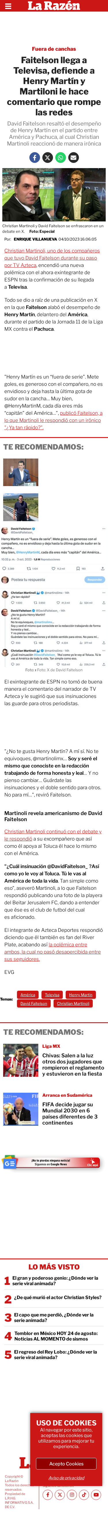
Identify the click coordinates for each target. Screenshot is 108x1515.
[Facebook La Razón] (34, 157)
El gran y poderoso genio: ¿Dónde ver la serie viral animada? (55, 1280)
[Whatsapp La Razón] (60, 157)
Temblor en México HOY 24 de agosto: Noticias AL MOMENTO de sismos (56, 1336)
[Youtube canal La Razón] (96, 1495)
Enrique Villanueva (35, 239)
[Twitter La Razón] (47, 157)
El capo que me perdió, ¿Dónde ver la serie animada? (54, 1317)
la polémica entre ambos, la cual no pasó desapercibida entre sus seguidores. (52, 952)
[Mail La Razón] (73, 157)
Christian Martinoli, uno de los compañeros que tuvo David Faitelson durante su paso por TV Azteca (52, 258)
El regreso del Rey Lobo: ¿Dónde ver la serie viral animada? (55, 1354)
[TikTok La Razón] (84, 1495)
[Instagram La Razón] (72, 1495)
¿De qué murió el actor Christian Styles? (58, 1297)
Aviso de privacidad (66, 1477)
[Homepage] (54, 5)
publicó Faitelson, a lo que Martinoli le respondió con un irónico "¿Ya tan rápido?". (53, 420)
